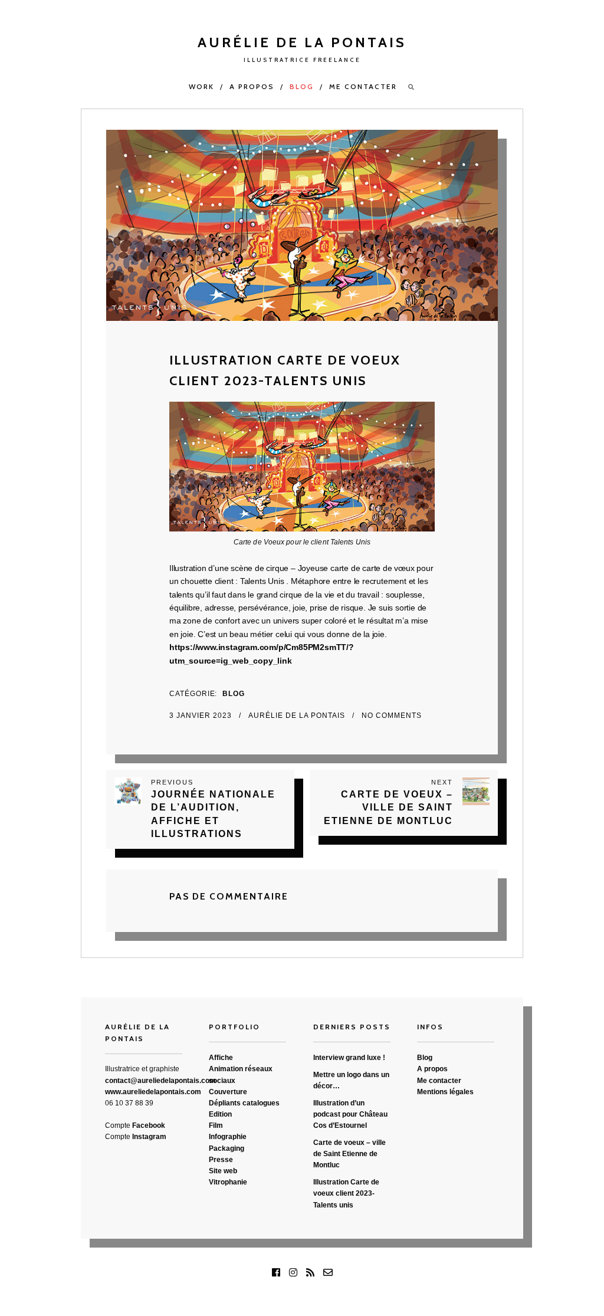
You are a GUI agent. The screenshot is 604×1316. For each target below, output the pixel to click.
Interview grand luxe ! (349, 1058)
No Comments (392, 715)
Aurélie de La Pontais (297, 715)
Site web (223, 1171)
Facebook (148, 1125)
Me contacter (363, 86)
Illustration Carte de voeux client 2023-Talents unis (346, 1193)
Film (216, 1125)
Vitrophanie (228, 1182)
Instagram (149, 1137)
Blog (302, 86)
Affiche (221, 1058)
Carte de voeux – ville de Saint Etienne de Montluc (349, 1153)
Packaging (226, 1148)
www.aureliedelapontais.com (153, 1092)
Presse (221, 1160)
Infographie (228, 1137)
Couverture (228, 1092)
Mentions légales (445, 1092)
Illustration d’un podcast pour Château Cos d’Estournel (350, 1114)
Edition (220, 1114)
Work (201, 86)
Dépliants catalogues (244, 1103)
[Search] (411, 87)
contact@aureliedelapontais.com (160, 1081)
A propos (251, 86)
